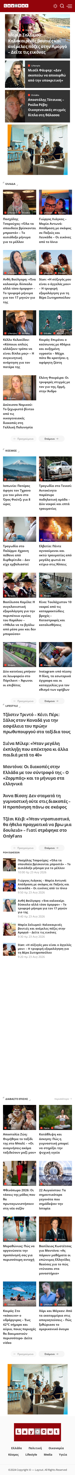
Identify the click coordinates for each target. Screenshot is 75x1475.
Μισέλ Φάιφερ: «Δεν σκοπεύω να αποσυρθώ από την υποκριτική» (47, 75)
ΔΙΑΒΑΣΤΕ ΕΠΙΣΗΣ (16, 1099)
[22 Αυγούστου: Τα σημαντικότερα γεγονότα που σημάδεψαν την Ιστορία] (55, 1173)
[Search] (62, 6)
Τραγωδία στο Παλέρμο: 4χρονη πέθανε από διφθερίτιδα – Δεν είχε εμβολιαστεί (16, 555)
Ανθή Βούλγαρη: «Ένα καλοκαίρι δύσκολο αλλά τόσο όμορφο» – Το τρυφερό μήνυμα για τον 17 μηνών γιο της (42, 906)
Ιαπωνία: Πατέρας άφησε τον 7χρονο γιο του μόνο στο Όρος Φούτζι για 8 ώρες (17, 495)
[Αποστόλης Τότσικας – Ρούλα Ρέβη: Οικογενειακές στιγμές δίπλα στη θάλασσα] (15, 106)
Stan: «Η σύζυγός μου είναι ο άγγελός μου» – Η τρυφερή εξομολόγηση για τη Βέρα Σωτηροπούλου (55, 288)
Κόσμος (11, 479)
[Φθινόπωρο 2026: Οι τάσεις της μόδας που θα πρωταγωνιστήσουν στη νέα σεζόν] (19, 1173)
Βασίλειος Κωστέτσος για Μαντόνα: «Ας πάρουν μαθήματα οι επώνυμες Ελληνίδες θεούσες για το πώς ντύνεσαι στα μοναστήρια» (55, 1259)
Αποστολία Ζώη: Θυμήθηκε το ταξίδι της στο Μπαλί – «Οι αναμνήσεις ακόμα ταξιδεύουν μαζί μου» (19, 1143)
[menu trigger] (69, 6)
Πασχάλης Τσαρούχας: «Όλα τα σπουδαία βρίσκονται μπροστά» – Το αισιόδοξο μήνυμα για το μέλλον (44, 864)
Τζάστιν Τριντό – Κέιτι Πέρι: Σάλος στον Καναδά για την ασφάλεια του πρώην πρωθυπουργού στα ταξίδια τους (36, 723)
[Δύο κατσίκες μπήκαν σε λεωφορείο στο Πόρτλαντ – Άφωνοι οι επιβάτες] (19, 654)
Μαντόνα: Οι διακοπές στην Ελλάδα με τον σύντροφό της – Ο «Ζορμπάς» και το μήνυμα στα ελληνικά (36, 775)
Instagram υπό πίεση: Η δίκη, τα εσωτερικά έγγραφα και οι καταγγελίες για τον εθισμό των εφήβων (55, 680)
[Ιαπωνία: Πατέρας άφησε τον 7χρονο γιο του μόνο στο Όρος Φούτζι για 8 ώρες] (19, 468)
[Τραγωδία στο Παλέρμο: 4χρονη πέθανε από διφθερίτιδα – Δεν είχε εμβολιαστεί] (19, 529)
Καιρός (60, 333)
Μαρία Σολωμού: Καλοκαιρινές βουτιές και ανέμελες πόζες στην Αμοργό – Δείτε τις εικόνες (37, 43)
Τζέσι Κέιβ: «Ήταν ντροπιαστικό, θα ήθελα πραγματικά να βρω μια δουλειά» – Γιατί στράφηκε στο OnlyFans (37, 827)
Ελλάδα (29, 30)
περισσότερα (61, 1098)
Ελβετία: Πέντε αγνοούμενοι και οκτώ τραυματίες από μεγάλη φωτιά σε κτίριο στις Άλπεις (55, 555)
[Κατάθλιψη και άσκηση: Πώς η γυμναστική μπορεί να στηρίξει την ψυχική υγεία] (55, 1117)
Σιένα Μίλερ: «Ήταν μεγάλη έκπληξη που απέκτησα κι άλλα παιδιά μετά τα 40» (35, 749)
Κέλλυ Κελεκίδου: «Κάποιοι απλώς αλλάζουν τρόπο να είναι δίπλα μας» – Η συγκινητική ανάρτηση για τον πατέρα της (18, 353)
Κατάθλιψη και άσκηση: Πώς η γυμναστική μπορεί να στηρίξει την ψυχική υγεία (54, 1143)
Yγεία (46, 1128)
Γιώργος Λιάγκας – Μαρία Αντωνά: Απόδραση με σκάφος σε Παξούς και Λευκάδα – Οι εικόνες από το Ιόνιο (43, 884)
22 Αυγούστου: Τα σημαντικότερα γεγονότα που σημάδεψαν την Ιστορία (52, 1199)
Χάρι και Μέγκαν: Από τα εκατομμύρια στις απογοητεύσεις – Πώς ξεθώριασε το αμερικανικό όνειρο (55, 1320)
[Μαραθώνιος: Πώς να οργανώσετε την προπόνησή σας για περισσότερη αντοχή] (19, 1229)
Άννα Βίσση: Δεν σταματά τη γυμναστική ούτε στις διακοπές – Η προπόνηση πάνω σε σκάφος (37, 801)
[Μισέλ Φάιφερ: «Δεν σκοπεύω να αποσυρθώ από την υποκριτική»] (15, 74)
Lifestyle (15, 30)
